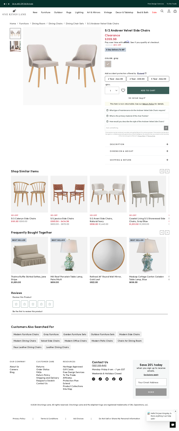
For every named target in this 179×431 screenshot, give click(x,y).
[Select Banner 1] (6, 4)
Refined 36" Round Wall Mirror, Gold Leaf (105, 278)
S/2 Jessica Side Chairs (62, 218)
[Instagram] (94, 379)
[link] (137, 144)
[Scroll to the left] (162, 171)
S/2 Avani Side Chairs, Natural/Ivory (101, 220)
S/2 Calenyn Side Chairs (23, 218)
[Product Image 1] (15, 46)
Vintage (108, 12)
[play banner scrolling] (8, 4)
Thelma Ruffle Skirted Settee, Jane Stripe (28, 278)
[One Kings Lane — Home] (14, 12)
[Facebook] (114, 379)
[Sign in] (168, 11)
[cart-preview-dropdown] (175, 11)
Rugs (68, 12)
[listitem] (26, 334)
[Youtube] (107, 379)
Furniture (45, 12)
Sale (154, 12)
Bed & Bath (143, 12)
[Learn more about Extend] (146, 73)
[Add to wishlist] (123, 90)
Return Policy (148, 103)
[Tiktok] (101, 379)
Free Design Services (156, 4)
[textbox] (112, 90)
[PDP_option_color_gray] (108, 64)
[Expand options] (167, 144)
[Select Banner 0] (4, 4)
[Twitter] (121, 379)
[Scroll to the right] (167, 171)
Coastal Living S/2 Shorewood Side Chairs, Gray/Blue (147, 220)
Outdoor (58, 12)
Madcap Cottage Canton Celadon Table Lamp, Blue (146, 278)
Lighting (79, 12)
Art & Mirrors (93, 12)
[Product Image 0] (15, 33)
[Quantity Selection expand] (116, 90)
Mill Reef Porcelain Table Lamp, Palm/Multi (66, 278)
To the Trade (171, 4)
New (35, 12)
